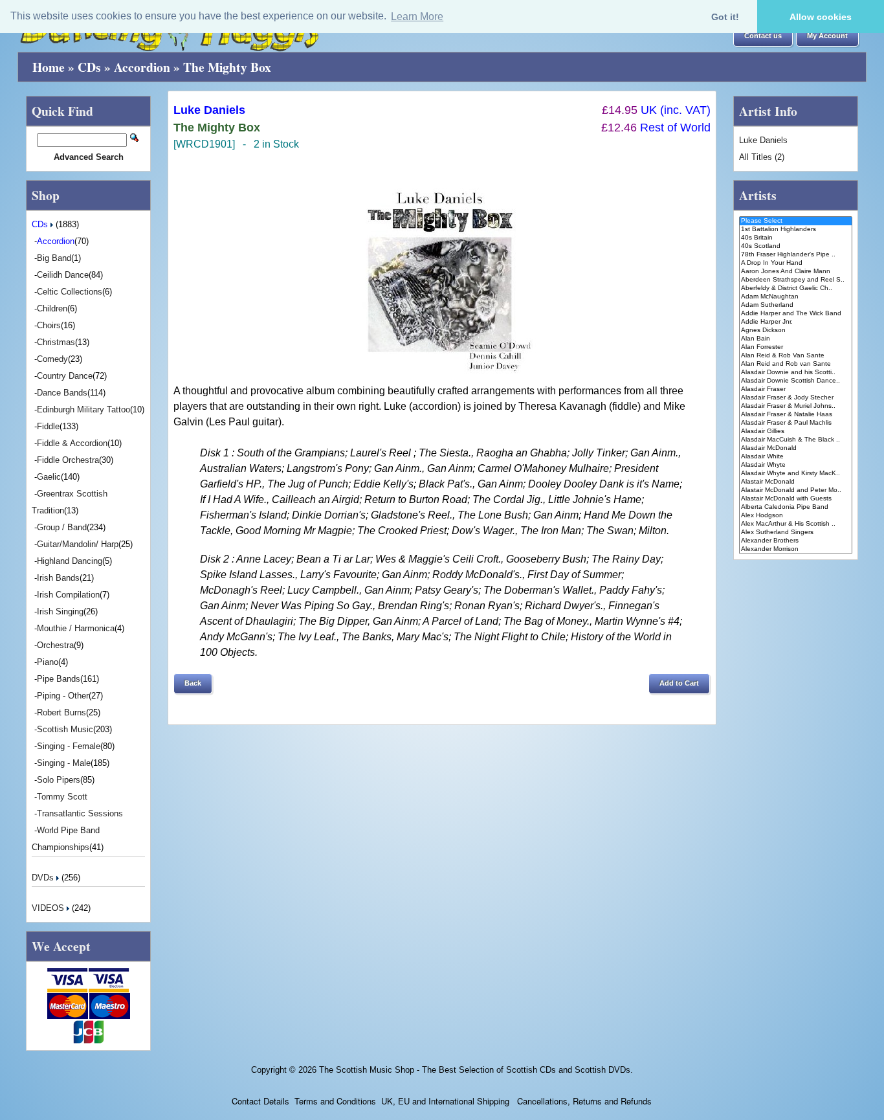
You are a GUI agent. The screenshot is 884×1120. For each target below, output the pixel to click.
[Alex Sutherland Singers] (796, 532)
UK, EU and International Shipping (445, 1101)
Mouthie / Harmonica (76, 628)
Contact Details (260, 1101)
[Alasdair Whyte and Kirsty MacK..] (796, 473)
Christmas (56, 342)
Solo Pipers (58, 780)
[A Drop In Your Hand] (796, 263)
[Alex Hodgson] (796, 515)
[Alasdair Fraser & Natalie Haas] (796, 414)
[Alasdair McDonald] (796, 448)
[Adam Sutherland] (796, 305)
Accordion (142, 67)
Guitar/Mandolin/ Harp (77, 544)
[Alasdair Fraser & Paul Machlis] (796, 423)
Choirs (49, 325)
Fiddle (48, 426)
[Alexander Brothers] (796, 541)
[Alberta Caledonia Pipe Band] (796, 507)
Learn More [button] (417, 16)
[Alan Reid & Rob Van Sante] (796, 356)
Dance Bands (62, 393)
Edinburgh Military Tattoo (83, 409)
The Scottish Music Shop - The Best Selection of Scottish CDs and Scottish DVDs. (476, 1070)
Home (48, 67)
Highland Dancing (69, 561)
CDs (89, 67)
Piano (47, 662)
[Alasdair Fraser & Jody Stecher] (796, 398)
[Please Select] (796, 221)
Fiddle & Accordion (72, 443)
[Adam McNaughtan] (796, 297)
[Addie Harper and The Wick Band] (796, 313)
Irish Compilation (68, 594)
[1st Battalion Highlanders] (796, 229)
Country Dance (65, 376)
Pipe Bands (58, 679)
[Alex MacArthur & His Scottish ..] (796, 524)
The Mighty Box (227, 67)
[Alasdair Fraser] (796, 389)
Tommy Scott (62, 796)
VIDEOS (49, 908)
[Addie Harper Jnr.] (796, 322)
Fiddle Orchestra (68, 460)
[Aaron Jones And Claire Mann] (796, 271)
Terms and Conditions (335, 1101)
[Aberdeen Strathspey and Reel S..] (796, 280)
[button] (763, 36)
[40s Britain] (796, 238)
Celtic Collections (69, 292)
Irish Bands (58, 578)
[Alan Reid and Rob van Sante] (796, 364)
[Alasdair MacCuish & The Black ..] (796, 440)
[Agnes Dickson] (796, 330)
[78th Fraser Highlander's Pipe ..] (796, 255)
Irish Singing (60, 611)
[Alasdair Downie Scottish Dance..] (796, 381)
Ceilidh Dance (63, 275)
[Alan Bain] (796, 339)
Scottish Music (65, 729)
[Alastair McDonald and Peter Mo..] (796, 490)
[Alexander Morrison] (796, 549)
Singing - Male (64, 763)
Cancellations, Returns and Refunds (583, 1101)
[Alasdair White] (796, 457)
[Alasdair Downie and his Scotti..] (796, 372)
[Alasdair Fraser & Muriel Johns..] (796, 406)
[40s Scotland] (796, 246)
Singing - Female (68, 746)
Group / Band (62, 527)
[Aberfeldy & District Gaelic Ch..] (796, 288)
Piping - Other (63, 695)
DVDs (44, 877)
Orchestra (55, 645)
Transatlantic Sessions (80, 813)
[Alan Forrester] (796, 347)
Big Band (54, 258)
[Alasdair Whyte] (796, 465)
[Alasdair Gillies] (796, 431)
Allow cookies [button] (821, 17)
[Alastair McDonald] (796, 482)
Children (52, 308)
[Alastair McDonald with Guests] (796, 499)
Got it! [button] (725, 17)
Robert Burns (61, 712)
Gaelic (49, 477)
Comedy (52, 359)
